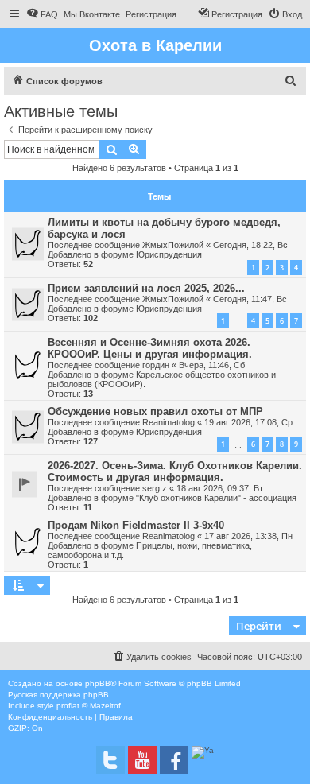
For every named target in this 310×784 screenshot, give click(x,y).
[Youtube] (142, 760)
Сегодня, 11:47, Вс (250, 299)
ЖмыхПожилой (172, 245)
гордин (155, 365)
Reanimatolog (168, 422)
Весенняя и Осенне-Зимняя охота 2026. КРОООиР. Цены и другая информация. (150, 348)
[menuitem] (42, 14)
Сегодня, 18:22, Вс (250, 245)
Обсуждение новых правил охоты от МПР (155, 411)
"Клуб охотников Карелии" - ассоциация (216, 498)
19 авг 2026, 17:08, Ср (248, 422)
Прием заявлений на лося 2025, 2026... (146, 288)
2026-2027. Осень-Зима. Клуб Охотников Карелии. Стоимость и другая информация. (175, 471)
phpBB (97, 683)
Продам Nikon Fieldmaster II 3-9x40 (136, 525)
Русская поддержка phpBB (58, 694)
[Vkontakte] (110, 760)
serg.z (154, 488)
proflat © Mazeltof (88, 705)
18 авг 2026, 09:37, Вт (219, 488)
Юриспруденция (169, 254)
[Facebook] (174, 760)
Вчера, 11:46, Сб (212, 365)
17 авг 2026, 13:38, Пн (248, 536)
